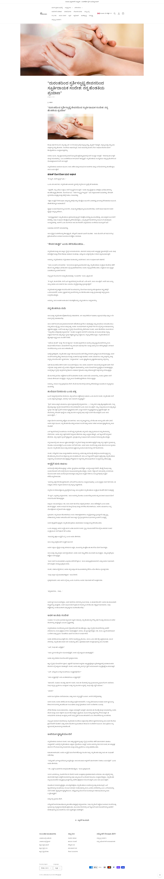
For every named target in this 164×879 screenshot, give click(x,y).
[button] (68, 8)
